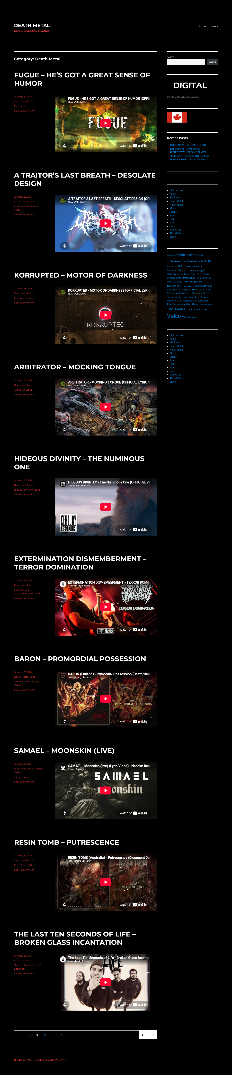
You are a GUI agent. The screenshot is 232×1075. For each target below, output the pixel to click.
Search (170, 57)
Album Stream (22, 681)
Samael (18, 777)
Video (32, 101)
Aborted (170, 255)
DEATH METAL (32, 25)
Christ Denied (173, 274)
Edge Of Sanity (174, 281)
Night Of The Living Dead (196, 300)
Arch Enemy (174, 261)
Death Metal (21, 101)
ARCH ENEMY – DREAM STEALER (188, 152)
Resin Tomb (20, 865)
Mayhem (197, 293)
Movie (173, 208)
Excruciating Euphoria (193, 282)
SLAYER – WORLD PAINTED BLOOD (189, 159)
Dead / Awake (204, 274)
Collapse (185, 274)
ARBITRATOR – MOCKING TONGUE (75, 367)
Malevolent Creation (178, 293)
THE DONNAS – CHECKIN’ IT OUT (188, 145)
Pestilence (173, 304)
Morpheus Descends (199, 297)
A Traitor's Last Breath (26, 206)
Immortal (172, 289)
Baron (34, 681)
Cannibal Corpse (176, 270)
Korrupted (19, 298)
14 (62, 1035)
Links (214, 26)
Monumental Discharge (177, 297)
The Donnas (176, 309)
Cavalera (191, 270)
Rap (172, 222)
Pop (172, 215)
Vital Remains (189, 317)
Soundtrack (176, 229)
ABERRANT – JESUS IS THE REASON (189, 155)
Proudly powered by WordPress (50, 1060)
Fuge (17, 106)
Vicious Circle (201, 309)
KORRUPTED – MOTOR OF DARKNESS (80, 275)
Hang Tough (188, 286)
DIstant (171, 278)
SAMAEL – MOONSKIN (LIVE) (64, 750)
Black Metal (20, 768)
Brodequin (197, 266)
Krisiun (207, 289)
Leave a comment (24, 110)
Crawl (193, 274)
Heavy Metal (176, 204)
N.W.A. (178, 300)
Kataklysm (183, 290)
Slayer (196, 304)
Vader (190, 309)
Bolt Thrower (183, 266)
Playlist (173, 211)
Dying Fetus (204, 277)
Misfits (207, 293)
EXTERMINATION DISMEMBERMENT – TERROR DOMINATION (80, 563)
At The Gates (190, 261)
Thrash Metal (177, 233)
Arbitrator (19, 389)
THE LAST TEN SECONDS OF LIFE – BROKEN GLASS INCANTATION (75, 938)
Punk (172, 219)
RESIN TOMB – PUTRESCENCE (66, 842)
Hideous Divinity (23, 489)
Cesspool (201, 270)
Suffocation (207, 304)
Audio (173, 194)
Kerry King (195, 289)
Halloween (174, 285)
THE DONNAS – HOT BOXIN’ (185, 148)
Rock (172, 226)
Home (202, 26)
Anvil (200, 255)
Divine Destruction (185, 278)
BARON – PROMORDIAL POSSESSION (80, 659)
